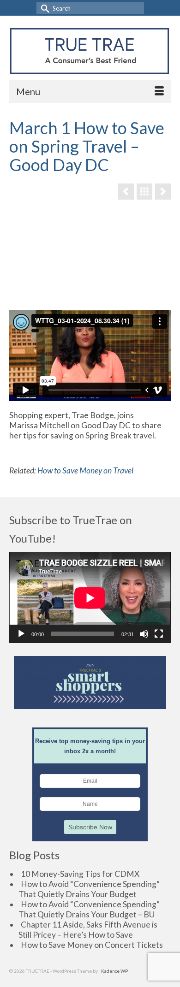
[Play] (21, 633)
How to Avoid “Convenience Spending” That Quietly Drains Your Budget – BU (89, 909)
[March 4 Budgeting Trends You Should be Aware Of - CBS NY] (163, 191)
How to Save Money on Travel (85, 470)
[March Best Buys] (126, 191)
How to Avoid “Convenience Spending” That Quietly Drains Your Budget (89, 889)
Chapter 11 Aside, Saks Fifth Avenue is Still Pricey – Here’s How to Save (87, 930)
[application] (90, 597)
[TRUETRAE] (89, 51)
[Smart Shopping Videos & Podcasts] (144, 191)
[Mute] (144, 633)
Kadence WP (114, 971)
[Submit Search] (43, 8)
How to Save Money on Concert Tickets (92, 945)
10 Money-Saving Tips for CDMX (80, 874)
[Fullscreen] (158, 633)
